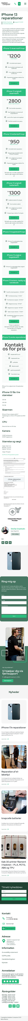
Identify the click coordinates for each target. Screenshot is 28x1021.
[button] (25, 3)
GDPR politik (6, 956)
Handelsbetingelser (8, 959)
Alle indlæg (15, 534)
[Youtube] (17, 1006)
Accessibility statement (10, 952)
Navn (2, 595)
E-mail (3, 600)
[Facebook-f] (14, 1006)
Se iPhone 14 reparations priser (10, 454)
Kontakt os (14, 83)
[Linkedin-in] (10, 1006)
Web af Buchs (4, 1019)
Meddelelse (4, 606)
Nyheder (5, 963)
